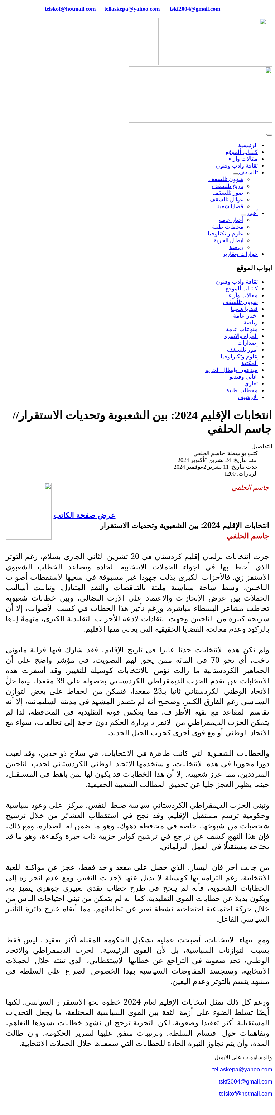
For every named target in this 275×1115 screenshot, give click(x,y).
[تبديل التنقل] (269, 135)
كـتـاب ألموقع (242, 152)
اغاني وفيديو (244, 377)
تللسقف (248, 172)
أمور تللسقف (242, 350)
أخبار (252, 213)
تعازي (251, 383)
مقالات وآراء (243, 295)
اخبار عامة (245, 316)
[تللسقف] (236, 174)
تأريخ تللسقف (227, 186)
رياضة (236, 247)
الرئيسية (248, 145)
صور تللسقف (227, 193)
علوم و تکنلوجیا (225, 233)
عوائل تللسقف (226, 199)
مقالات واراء (243, 159)
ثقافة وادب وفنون (237, 166)
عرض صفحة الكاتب (85, 514)
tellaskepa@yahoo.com (132, 9)
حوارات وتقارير (240, 254)
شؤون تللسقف (225, 179)
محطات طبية (227, 227)
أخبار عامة (231, 220)
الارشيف (248, 397)
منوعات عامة (242, 329)
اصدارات (247, 343)
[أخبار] (243, 215)
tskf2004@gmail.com (195, 9)
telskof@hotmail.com (245, 1094)
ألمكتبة (249, 363)
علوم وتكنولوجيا (239, 356)
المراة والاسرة (241, 336)
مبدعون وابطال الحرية (231, 370)
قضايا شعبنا (229, 206)
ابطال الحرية (228, 240)
